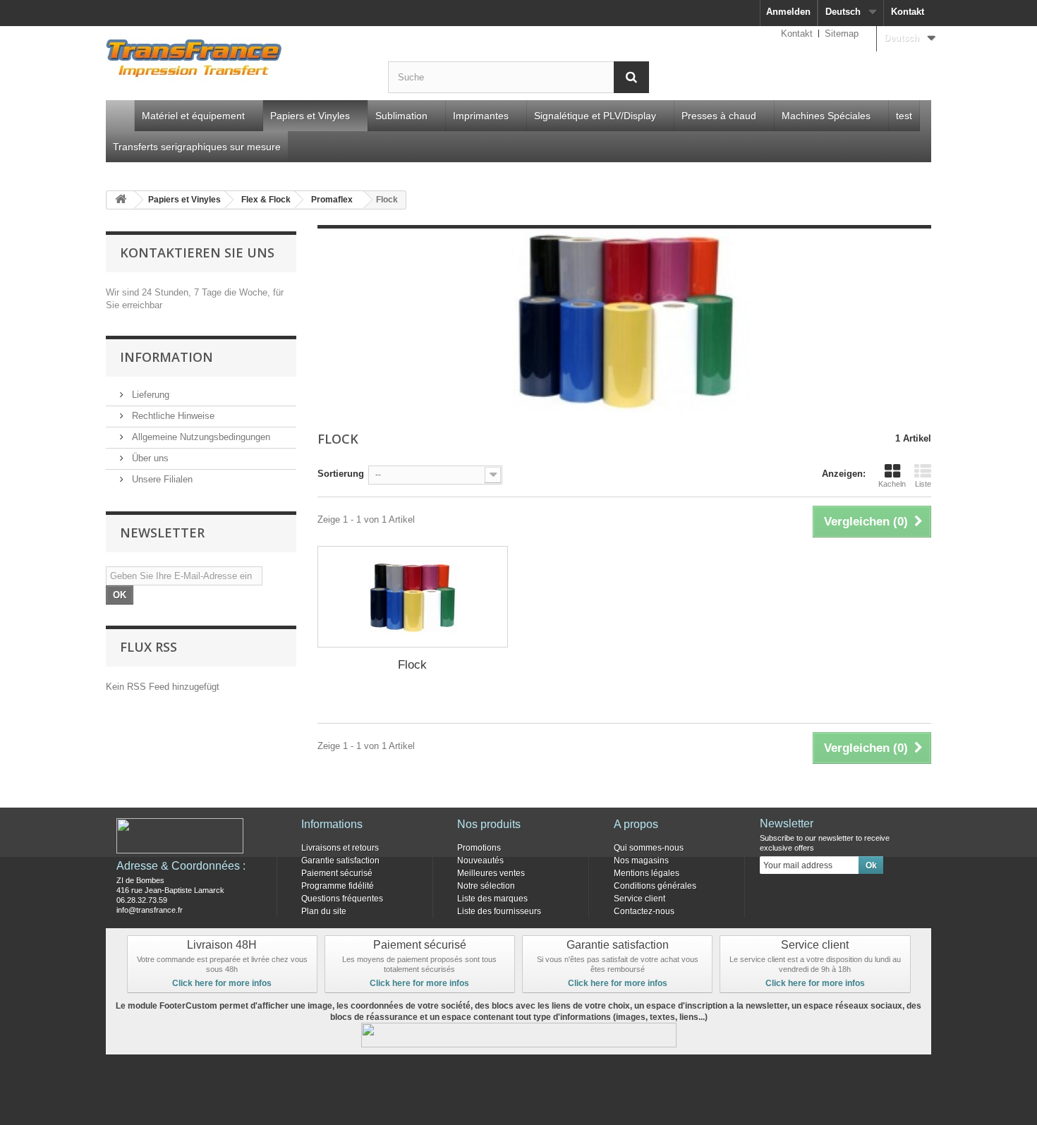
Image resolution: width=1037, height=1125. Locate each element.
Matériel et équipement (193, 115)
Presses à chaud (718, 115)
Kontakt (907, 11)
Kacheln (892, 484)
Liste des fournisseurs (499, 911)
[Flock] (413, 596)
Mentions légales (646, 873)
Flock (412, 664)
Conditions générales (655, 886)
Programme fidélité (337, 886)
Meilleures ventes (491, 873)
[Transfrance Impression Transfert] (236, 61)
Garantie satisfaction (340, 860)
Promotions (479, 848)
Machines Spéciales (826, 115)
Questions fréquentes (342, 899)
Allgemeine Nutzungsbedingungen (199, 437)
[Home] (120, 115)
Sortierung (340, 473)
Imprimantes (481, 115)
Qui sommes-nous (649, 848)
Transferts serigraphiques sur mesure (197, 146)
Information (166, 356)
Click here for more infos (222, 983)
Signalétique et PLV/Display (595, 115)
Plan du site (323, 911)
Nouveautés (480, 860)
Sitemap (842, 33)
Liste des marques (492, 899)
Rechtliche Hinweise (171, 416)
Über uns (149, 458)
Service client (639, 899)
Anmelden (788, 11)
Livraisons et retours (340, 848)
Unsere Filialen (161, 479)
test (904, 115)
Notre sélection (486, 886)
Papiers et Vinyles (310, 115)
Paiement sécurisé (336, 873)
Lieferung (149, 394)
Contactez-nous (644, 911)
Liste (923, 484)
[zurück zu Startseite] (120, 200)
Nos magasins (641, 860)
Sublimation (401, 115)
